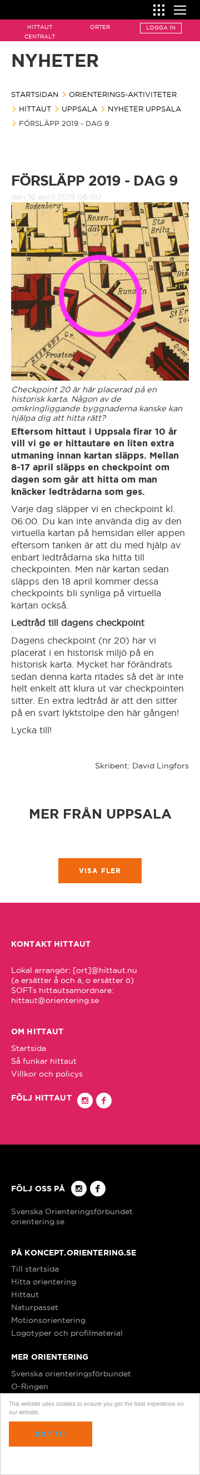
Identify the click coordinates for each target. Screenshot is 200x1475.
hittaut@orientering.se (55, 1000)
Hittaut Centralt (39, 32)
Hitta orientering (43, 1281)
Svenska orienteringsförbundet (71, 1373)
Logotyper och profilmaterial (67, 1332)
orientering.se (37, 1221)
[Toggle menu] (180, 9)
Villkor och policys (47, 1073)
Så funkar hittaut (44, 1061)
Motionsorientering (48, 1320)
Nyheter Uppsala (144, 109)
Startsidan (34, 94)
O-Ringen (29, 1386)
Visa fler (100, 870)
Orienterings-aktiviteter (123, 94)
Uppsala (79, 109)
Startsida (28, 1048)
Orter (100, 27)
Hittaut (35, 109)
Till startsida (35, 1268)
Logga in (161, 28)
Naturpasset (34, 1307)
